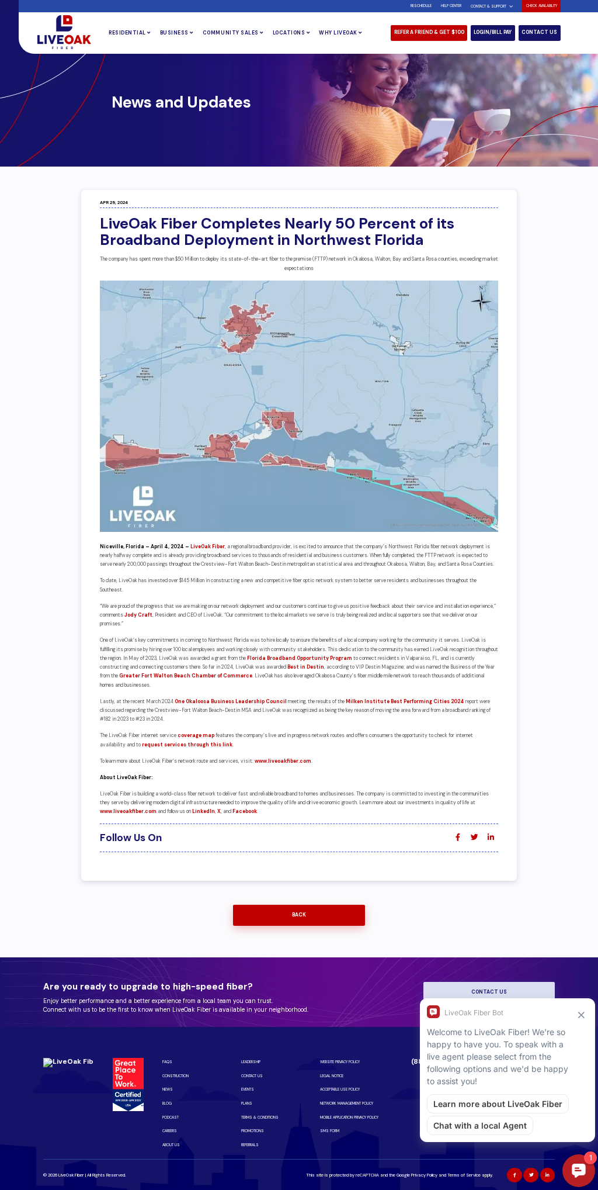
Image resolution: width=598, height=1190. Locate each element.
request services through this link (187, 745)
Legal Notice (331, 1076)
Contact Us (539, 32)
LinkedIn (203, 811)
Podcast (170, 1117)
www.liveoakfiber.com (283, 761)
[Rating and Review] (128, 1109)
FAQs (167, 1062)
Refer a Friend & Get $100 (429, 32)
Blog (167, 1103)
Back (299, 915)
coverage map (196, 735)
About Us (171, 1145)
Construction (175, 1076)
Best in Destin (305, 667)
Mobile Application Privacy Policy (349, 1117)
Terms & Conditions (260, 1117)
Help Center (451, 6)
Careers (169, 1131)
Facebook (244, 811)
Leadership (250, 1062)
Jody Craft (138, 615)
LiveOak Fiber (207, 547)
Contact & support (488, 6)
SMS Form (329, 1131)
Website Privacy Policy (340, 1062)
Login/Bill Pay (493, 32)
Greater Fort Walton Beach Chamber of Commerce (185, 676)
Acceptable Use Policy (340, 1089)
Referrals (250, 1145)
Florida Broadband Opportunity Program (299, 658)
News (167, 1089)
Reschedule (421, 6)
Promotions (252, 1131)
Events (247, 1089)
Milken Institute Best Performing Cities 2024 (405, 701)
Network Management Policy (346, 1103)
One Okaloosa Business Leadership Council (231, 701)
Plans (246, 1103)
